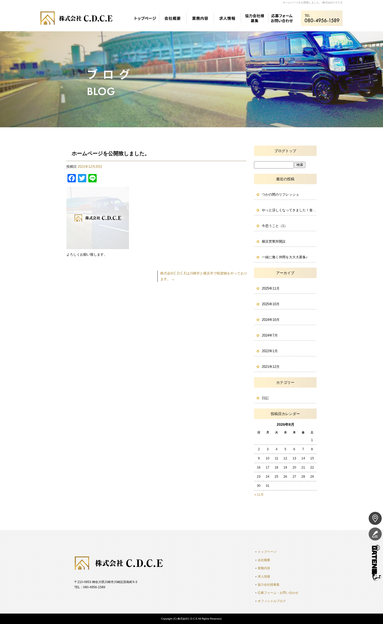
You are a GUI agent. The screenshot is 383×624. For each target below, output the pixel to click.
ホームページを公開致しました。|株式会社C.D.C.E (313, 2)
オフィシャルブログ (272, 601)
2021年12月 (271, 367)
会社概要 (172, 18)
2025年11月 (271, 288)
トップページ (145, 18)
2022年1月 (270, 351)
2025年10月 (271, 304)
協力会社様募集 (254, 18)
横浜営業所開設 (274, 241)
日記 (265, 398)
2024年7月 (270, 335)
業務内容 (200, 18)
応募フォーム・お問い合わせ (282, 18)
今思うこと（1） (274, 226)
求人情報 (227, 18)
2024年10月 (271, 320)
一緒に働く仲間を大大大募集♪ (285, 257)
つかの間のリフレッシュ (280, 194)
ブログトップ (285, 151)
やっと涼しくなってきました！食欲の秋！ (289, 210)
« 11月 (259, 494)
